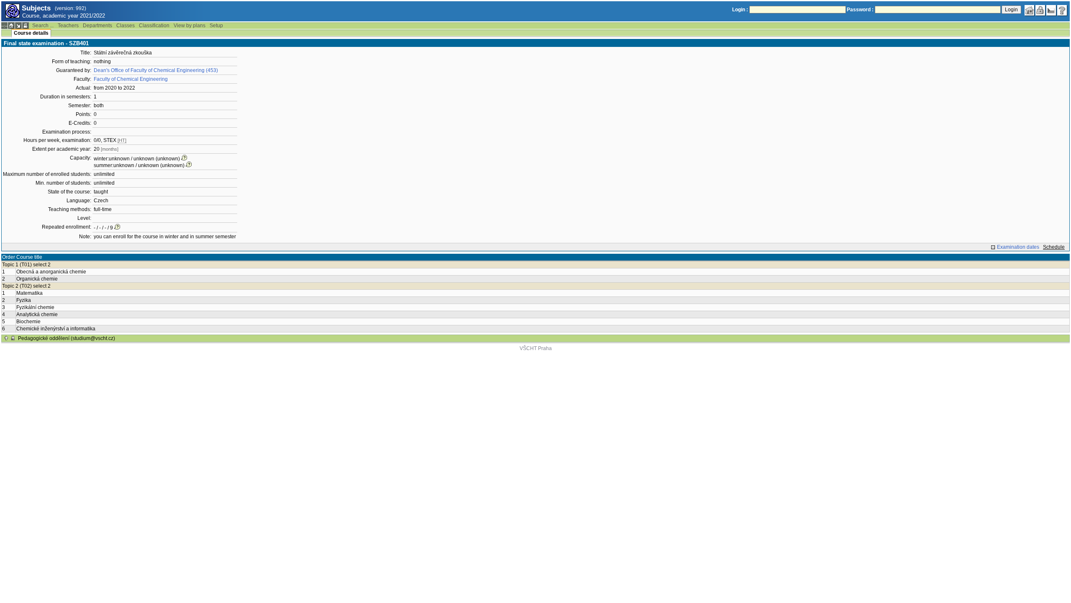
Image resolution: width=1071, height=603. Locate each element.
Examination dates (1018, 247)
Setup (216, 25)
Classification (154, 25)
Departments (97, 25)
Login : (740, 10)
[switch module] (18, 25)
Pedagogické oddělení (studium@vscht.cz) (66, 338)
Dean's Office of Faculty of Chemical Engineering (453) (156, 70)
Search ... (43, 25)
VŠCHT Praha (536, 348)
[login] (1040, 10)
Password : (860, 10)
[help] (1062, 10)
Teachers (68, 25)
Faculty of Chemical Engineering (131, 79)
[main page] (1029, 10)
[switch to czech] (1051, 10)
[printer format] (25, 25)
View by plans (189, 25)
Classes (125, 25)
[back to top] (6, 338)
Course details (31, 33)
